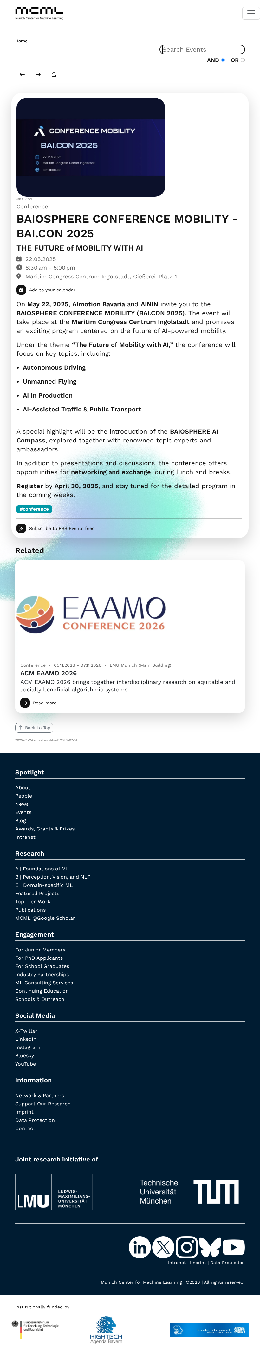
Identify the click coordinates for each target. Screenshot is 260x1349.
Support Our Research (43, 1104)
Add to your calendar (52, 289)
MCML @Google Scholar (45, 918)
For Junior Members (40, 950)
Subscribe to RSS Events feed (62, 528)
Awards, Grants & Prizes (45, 829)
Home (21, 40)
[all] (54, 75)
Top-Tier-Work (32, 902)
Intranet (25, 837)
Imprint (24, 1112)
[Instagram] (187, 1247)
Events (23, 812)
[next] (38, 75)
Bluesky (24, 1056)
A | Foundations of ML (42, 869)
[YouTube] (234, 1247)
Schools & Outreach (39, 999)
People (23, 796)
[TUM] (189, 1189)
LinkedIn (25, 1039)
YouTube (25, 1064)
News (22, 804)
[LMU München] (70, 1189)
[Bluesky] (211, 1247)
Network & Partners (39, 1095)
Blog (20, 821)
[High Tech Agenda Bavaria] (106, 1326)
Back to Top (37, 727)
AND (214, 60)
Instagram (27, 1047)
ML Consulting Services (44, 983)
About (22, 788)
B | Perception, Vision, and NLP (53, 877)
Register (29, 486)
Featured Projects (37, 893)
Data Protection (35, 1120)
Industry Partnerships (42, 974)
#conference (34, 509)
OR (234, 60)
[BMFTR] (35, 1326)
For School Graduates (42, 966)
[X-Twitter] (164, 1247)
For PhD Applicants (39, 958)
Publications (30, 910)
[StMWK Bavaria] (209, 1326)
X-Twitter (26, 1031)
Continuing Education (42, 991)
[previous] (22, 75)
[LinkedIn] (140, 1247)
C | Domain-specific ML (44, 885)
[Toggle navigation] (251, 13)
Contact (25, 1128)
